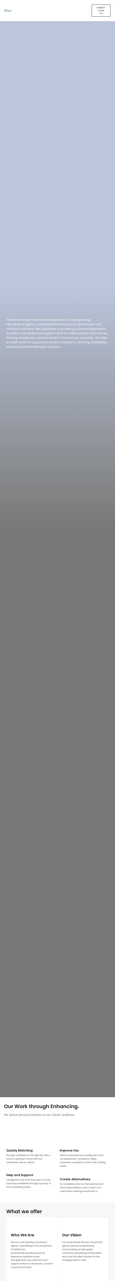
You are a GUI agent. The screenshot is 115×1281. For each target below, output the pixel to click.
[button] (86, 10)
